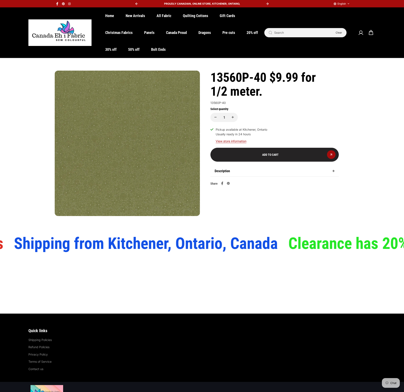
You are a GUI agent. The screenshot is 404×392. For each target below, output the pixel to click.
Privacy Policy (38, 354)
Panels (149, 32)
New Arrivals (135, 15)
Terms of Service (40, 361)
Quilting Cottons (195, 15)
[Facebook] (57, 3)
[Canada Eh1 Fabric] (60, 32)
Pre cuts (228, 32)
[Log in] (360, 32)
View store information (231, 141)
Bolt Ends (158, 49)
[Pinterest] (63, 3)
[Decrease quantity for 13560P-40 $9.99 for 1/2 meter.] (215, 117)
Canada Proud (176, 32)
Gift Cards (227, 15)
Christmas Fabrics (119, 32)
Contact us (35, 369)
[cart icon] (371, 32)
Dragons (204, 32)
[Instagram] (69, 3)
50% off (134, 49)
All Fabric (164, 15)
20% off (252, 32)
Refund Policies (38, 347)
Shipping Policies (40, 340)
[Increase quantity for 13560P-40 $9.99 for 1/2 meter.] (233, 117)
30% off (111, 49)
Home (109, 15)
